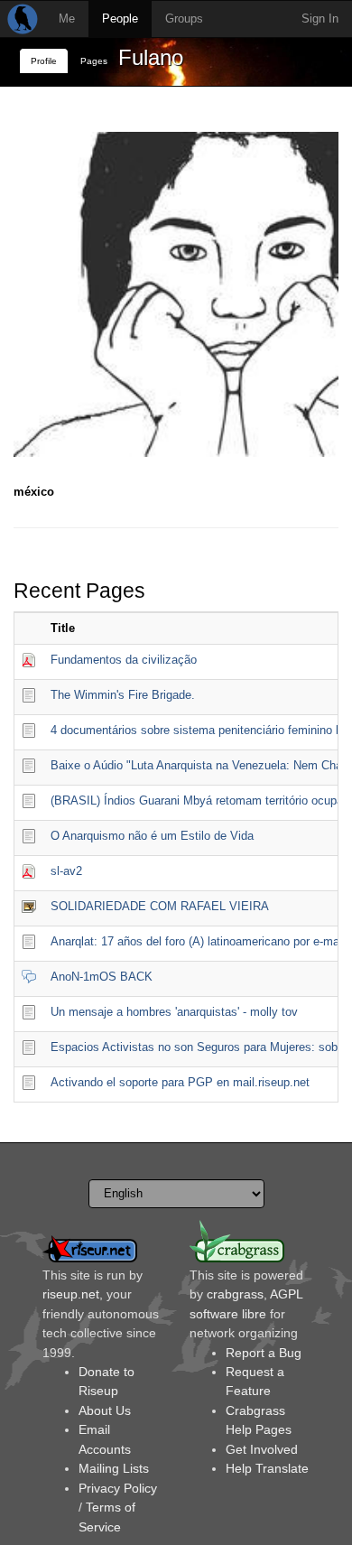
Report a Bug (263, 1352)
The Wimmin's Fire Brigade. (123, 695)
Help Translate (267, 1468)
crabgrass (235, 1294)
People (120, 18)
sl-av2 (66, 871)
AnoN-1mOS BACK (102, 976)
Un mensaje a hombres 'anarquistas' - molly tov (174, 1012)
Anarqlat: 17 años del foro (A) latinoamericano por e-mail (198, 941)
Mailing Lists (114, 1468)
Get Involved (262, 1449)
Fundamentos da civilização (124, 659)
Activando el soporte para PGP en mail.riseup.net (180, 1082)
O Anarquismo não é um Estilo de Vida (152, 835)
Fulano (150, 57)
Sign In (319, 18)
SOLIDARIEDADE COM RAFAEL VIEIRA (160, 906)
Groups (184, 18)
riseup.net (70, 1294)
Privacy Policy (118, 1488)
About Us (105, 1410)
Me (67, 18)
